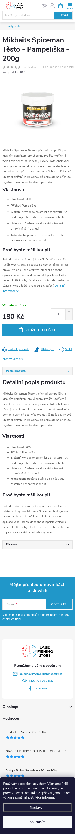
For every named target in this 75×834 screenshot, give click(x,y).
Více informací (45, 797)
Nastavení (37, 807)
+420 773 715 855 (41, 681)
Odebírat (58, 604)
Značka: (12, 359)
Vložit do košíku (40, 330)
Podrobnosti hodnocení (58, 67)
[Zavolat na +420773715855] (44, 6)
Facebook (40, 688)
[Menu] (69, 5)
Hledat (63, 15)
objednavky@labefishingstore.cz (40, 674)
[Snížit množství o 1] (68, 317)
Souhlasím (37, 822)
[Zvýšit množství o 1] (68, 311)
